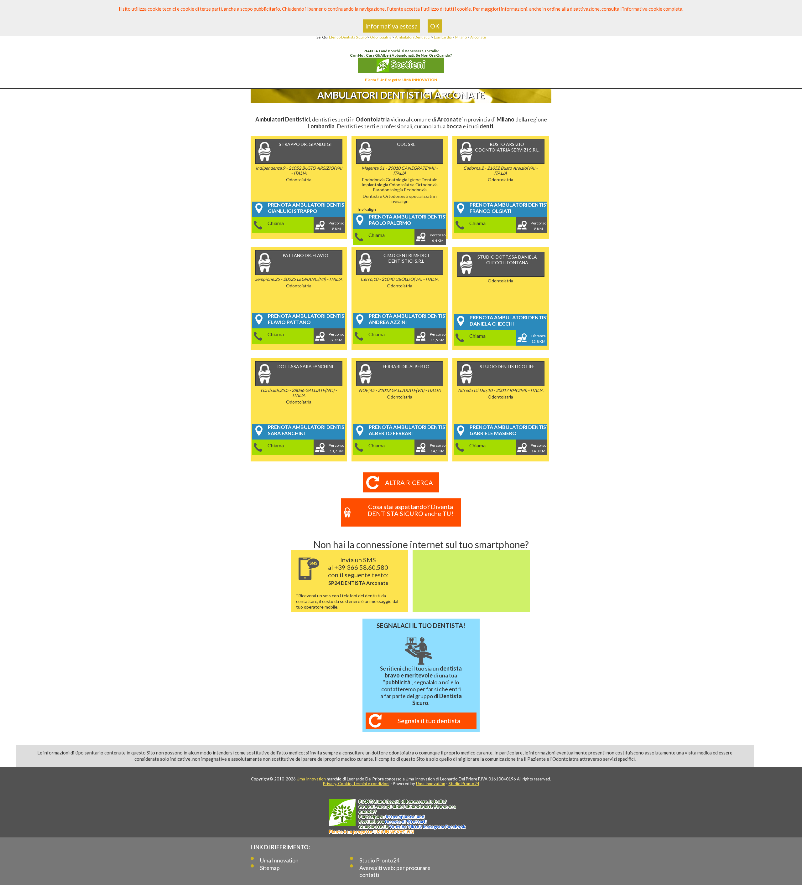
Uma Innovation (311, 778)
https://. (405, 816)
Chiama (276, 223)
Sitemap (270, 867)
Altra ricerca (409, 482)
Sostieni (407, 64)
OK (435, 26)
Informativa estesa (391, 26)
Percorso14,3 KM (538, 448)
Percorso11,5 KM (437, 337)
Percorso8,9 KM (336, 337)
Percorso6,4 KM (437, 238)
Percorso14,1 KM (437, 448)
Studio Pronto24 (464, 783)
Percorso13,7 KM (336, 448)
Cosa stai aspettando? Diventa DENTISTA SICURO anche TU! (410, 510)
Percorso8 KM (336, 226)
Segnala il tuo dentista (429, 720)
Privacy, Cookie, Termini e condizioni (356, 783)
